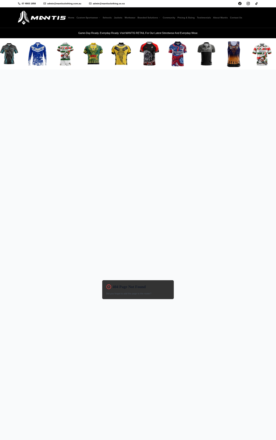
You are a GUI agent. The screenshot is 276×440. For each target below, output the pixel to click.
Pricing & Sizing (186, 17)
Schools (107, 17)
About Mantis (220, 17)
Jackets (118, 17)
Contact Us (236, 17)
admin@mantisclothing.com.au (64, 3)
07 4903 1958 (29, 3)
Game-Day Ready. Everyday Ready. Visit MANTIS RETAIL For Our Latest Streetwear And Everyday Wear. (138, 33)
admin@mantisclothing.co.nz (109, 3)
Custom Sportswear (87, 17)
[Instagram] (248, 3)
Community (169, 17)
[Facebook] (239, 3)
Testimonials (204, 17)
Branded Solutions (148, 17)
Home (71, 17)
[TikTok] (256, 3)
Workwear (130, 17)
